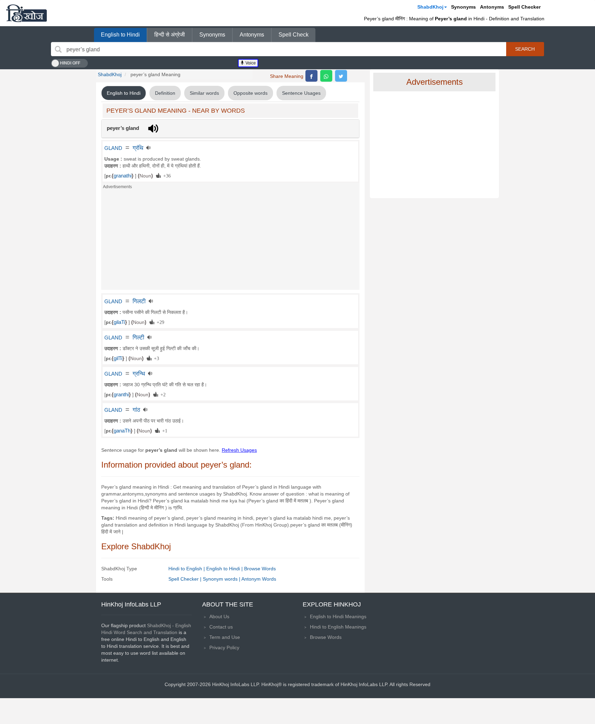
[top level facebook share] (311, 76)
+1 (163, 430)
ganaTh (122, 431)
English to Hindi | (225, 568)
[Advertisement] (230, 241)
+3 (155, 358)
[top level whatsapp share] (326, 76)
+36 (166, 175)
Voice (250, 63)
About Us (219, 616)
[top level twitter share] (341, 76)
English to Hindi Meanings (338, 616)
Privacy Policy (224, 647)
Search (525, 49)
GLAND (113, 148)
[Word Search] (58, 49)
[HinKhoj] (26, 13)
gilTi (118, 358)
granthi (121, 394)
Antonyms (492, 7)
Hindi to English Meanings (338, 627)
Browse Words (260, 568)
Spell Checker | (185, 579)
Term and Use (224, 637)
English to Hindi (120, 34)
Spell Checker (524, 7)
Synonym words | (222, 579)
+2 (162, 394)
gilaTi (119, 322)
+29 (159, 321)
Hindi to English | (187, 568)
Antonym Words (258, 579)
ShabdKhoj (430, 7)
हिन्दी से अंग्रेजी (169, 34)
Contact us (221, 627)
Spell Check (294, 34)
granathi (123, 176)
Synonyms (463, 7)
